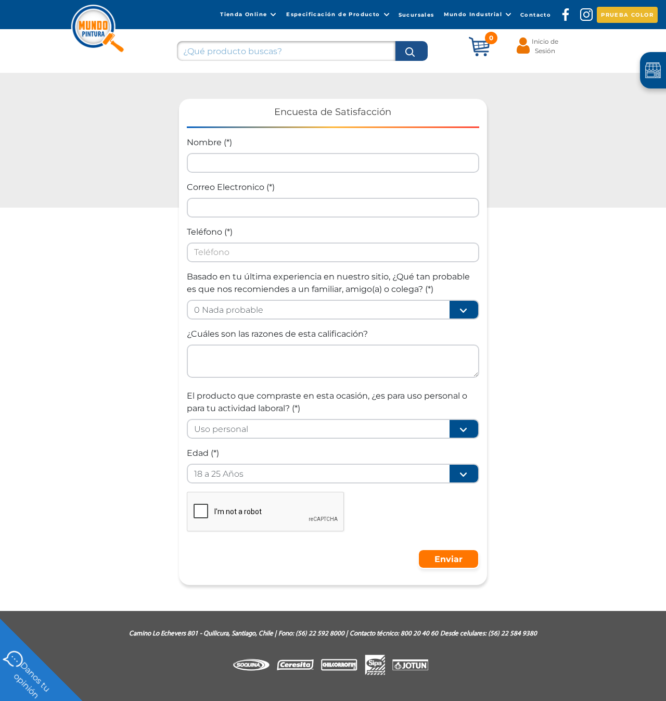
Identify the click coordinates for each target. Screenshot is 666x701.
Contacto (535, 14)
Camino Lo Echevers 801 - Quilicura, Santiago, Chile (202, 633)
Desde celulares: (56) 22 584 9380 (488, 633)
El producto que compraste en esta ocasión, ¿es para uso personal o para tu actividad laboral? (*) (327, 402)
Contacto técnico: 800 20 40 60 (394, 633)
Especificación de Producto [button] (334, 13)
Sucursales (416, 14)
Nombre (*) (209, 142)
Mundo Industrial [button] (474, 13)
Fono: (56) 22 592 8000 (313, 633)
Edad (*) (203, 453)
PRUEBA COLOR (627, 14)
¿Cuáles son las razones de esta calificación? (277, 334)
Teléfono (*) (210, 232)
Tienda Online (245, 13)
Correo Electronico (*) (231, 187)
